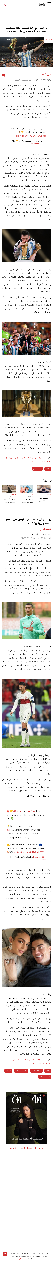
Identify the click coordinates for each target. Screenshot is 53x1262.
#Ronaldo (18, 811)
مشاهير (8, 1071)
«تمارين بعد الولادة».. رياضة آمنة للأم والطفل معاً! (27, 501)
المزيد (20, 1259)
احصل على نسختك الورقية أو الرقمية (26, 1148)
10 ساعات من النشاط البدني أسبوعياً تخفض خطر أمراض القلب (44, 499)
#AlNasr (32, 811)
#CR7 (9, 830)
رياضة (48, 469)
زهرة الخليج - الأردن (42, 80)
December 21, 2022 (38, 144)
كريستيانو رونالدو (21, 1071)
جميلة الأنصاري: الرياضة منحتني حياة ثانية (9, 501)
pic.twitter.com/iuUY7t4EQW (28, 852)
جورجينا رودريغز (44, 1077)
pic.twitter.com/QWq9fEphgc (31, 136)
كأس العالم (37, 469)
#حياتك (48, 494)
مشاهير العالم (36, 1071)
